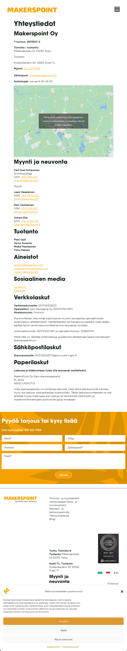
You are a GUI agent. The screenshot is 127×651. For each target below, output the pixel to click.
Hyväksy (63, 621)
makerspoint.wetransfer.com (31, 268)
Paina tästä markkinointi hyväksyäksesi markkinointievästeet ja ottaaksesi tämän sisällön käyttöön (63, 121)
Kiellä (63, 630)
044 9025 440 (30, 195)
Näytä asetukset (63, 639)
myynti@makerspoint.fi (43, 75)
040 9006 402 (30, 221)
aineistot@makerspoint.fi (28, 265)
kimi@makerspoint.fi (26, 211)
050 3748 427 (29, 208)
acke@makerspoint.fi (26, 180)
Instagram (20, 290)
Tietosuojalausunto (70, 647)
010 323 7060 (32, 68)
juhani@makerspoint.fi (27, 224)
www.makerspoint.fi (26, 272)
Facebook (20, 287)
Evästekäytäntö (53, 647)
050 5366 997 (29, 177)
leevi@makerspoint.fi (26, 199)
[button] (122, 591)
